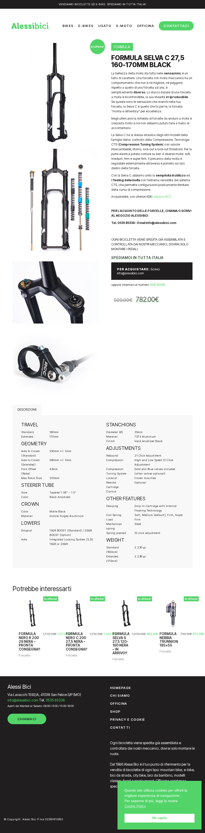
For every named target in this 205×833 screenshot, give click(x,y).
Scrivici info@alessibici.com (138, 271)
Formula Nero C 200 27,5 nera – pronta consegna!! (76, 641)
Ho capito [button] (159, 818)
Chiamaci (27, 719)
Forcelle (24, 655)
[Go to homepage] (30, 25)
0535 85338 (157, 285)
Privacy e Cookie (127, 719)
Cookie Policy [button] (135, 806)
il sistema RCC (162, 196)
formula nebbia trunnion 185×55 (169, 639)
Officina (118, 703)
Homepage (120, 688)
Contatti (120, 727)
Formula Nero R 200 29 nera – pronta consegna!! (29, 641)
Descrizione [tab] (27, 409)
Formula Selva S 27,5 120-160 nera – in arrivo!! (121, 643)
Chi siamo (120, 695)
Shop (115, 711)
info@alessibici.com (23, 700)
